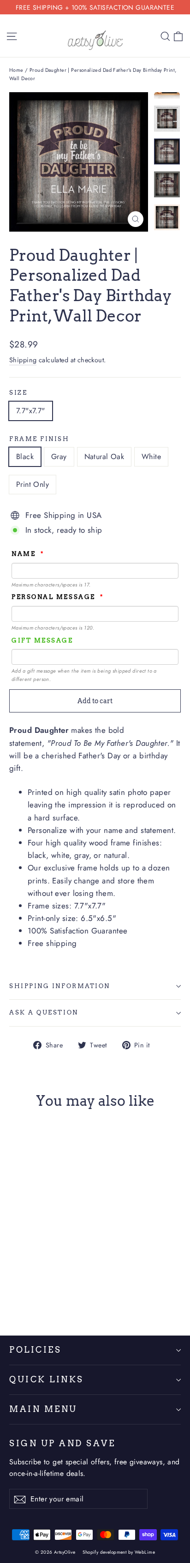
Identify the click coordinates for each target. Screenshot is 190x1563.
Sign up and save (62, 1443)
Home (16, 70)
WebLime (145, 1552)
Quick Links (46, 1379)
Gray (59, 456)
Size (18, 392)
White (151, 456)
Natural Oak (104, 456)
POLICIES (35, 1350)
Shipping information (59, 986)
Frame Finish (39, 438)
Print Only (32, 484)
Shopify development (104, 1552)
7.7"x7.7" (30, 410)
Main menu (43, 1409)
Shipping (22, 360)
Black (25, 456)
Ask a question (43, 1012)
